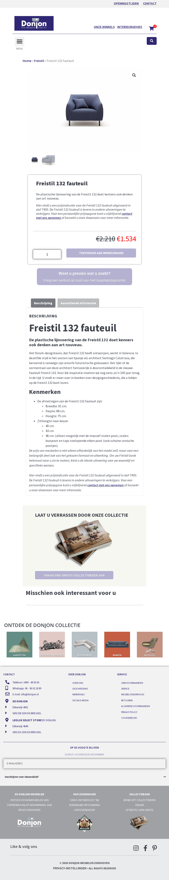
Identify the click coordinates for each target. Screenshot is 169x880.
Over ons (77, 682)
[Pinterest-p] (154, 848)
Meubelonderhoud (132, 694)
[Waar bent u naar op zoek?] (152, 41)
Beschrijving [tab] (43, 303)
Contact (150, 3)
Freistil (39, 61)
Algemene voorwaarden (135, 706)
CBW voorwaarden (132, 682)
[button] (19, 41)
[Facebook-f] (145, 848)
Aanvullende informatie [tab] (78, 303)
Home (27, 61)
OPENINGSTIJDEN (126, 3)
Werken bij (78, 694)
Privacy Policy (129, 712)
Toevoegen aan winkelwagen (101, 253)
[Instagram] (136, 848)
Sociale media (80, 700)
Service (125, 688)
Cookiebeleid (129, 717)
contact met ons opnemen (105, 485)
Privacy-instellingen (69, 868)
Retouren (127, 700)
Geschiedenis (80, 688)
